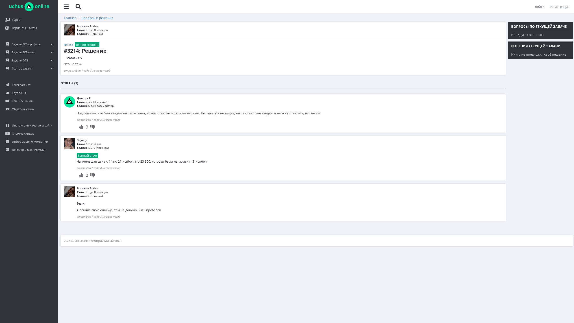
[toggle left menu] (66, 6)
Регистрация (560, 6)
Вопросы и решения (97, 18)
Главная (70, 18)
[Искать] (78, 6)
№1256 (68, 45)
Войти (539, 6)
